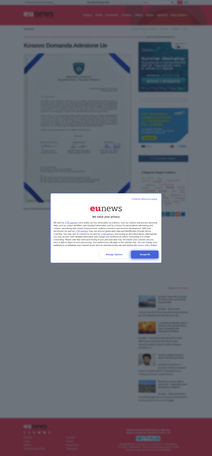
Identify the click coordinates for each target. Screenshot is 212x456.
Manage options (114, 254)
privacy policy (143, 245)
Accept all (145, 254)
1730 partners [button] (71, 222)
